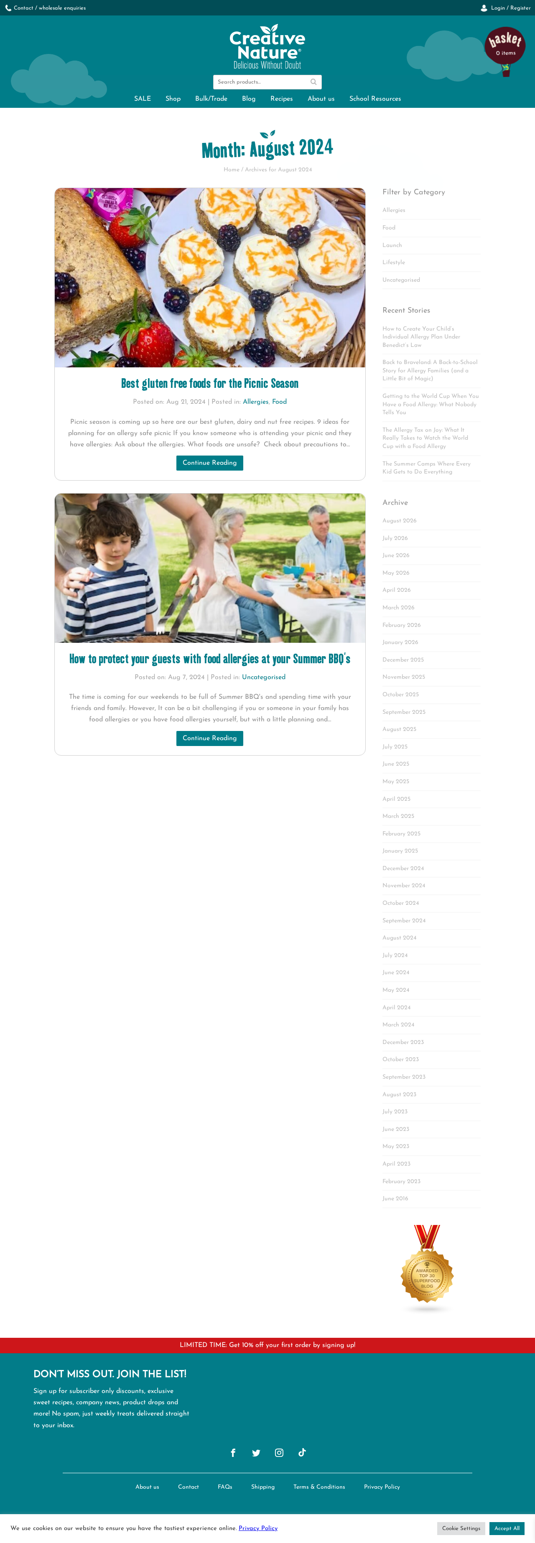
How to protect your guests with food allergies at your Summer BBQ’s (210, 658)
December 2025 (403, 660)
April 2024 (396, 1008)
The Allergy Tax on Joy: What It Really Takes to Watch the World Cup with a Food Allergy (425, 438)
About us (321, 99)
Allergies (256, 402)
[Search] (313, 82)
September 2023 (403, 1077)
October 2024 (400, 903)
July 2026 (395, 538)
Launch (392, 245)
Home (231, 170)
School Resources (375, 99)
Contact (188, 1487)
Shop (173, 99)
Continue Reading (210, 463)
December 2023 (403, 1042)
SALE (142, 99)
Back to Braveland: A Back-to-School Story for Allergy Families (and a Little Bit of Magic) (430, 370)
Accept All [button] (507, 1528)
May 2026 (396, 573)
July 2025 (395, 747)
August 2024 (399, 938)
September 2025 (403, 712)
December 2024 (403, 869)
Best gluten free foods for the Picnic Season (209, 383)
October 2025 (400, 695)
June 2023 (395, 1129)
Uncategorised (263, 677)
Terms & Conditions (319, 1487)
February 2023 (401, 1182)
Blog (249, 99)
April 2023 (396, 1164)
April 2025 (396, 799)
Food (279, 402)
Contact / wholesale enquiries (50, 8)
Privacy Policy (382, 1487)
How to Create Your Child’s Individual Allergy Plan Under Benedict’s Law (421, 337)
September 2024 (403, 921)
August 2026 (399, 521)
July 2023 (395, 1112)
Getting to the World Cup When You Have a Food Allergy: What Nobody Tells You (430, 404)
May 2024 (395, 990)
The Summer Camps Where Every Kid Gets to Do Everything (426, 468)
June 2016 (395, 1199)
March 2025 (398, 816)
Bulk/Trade (211, 99)
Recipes (281, 99)
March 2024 (398, 1025)
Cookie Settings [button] (461, 1528)
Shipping (263, 1487)
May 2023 (395, 1146)
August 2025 (399, 729)
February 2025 (401, 834)
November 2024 (403, 886)
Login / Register (510, 8)
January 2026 (400, 642)
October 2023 (400, 1060)
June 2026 (396, 556)
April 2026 (396, 590)
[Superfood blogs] (427, 1313)
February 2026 (401, 625)
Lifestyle (393, 263)
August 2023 (399, 1095)
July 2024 (395, 955)
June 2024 (395, 973)
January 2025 (400, 851)
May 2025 (395, 782)
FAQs (225, 1487)
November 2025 (403, 677)
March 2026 (398, 608)
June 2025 (395, 764)
